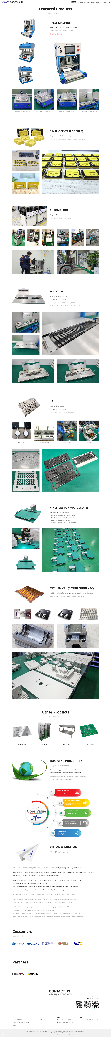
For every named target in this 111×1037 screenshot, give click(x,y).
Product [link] (80, 2)
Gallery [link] (98, 2)
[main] (55, 10)
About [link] (104, 2)
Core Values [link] (90, 2)
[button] (109, 2)
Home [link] (74, 2)
